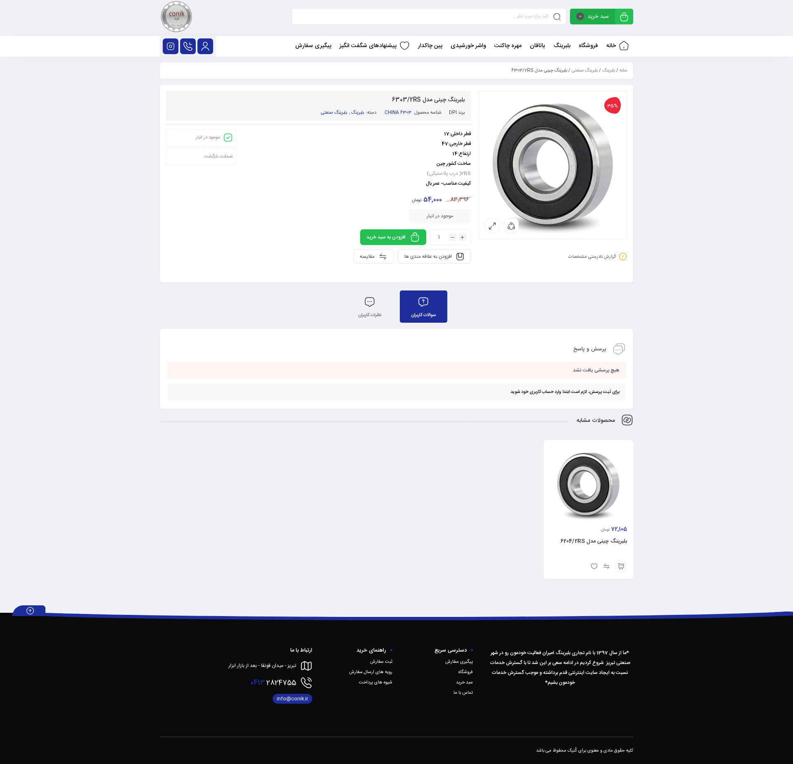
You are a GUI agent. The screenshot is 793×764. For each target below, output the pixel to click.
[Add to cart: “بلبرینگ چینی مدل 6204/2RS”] (621, 566)
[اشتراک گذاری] (511, 225)
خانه (623, 70)
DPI (453, 113)
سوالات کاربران (423, 315)
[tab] (423, 306)
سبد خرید (464, 682)
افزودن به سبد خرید (386, 237)
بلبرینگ (608, 70)
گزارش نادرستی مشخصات (592, 257)
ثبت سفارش (381, 662)
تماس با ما (463, 693)
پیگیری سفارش (459, 662)
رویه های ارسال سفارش (370, 672)
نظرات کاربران (369, 315)
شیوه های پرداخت (375, 682)
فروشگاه (465, 672)
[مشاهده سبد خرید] (624, 17)
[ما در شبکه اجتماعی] (170, 46)
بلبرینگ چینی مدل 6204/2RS (593, 541)
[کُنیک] (176, 18)
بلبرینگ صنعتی (585, 70)
